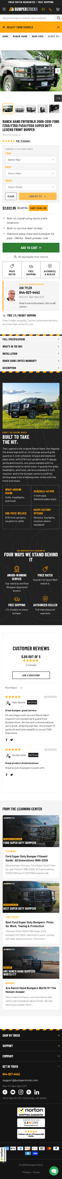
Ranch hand (20, 36)
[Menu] (4, 9)
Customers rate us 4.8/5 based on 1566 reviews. (31, 1135)
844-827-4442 (29, 292)
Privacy (27, 1172)
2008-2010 (38, 36)
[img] (13, 696)
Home (6, 36)
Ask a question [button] (31, 675)
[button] (3, 1155)
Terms (36, 1172)
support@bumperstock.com (20, 1080)
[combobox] (27, 17)
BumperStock (35, 1164)
